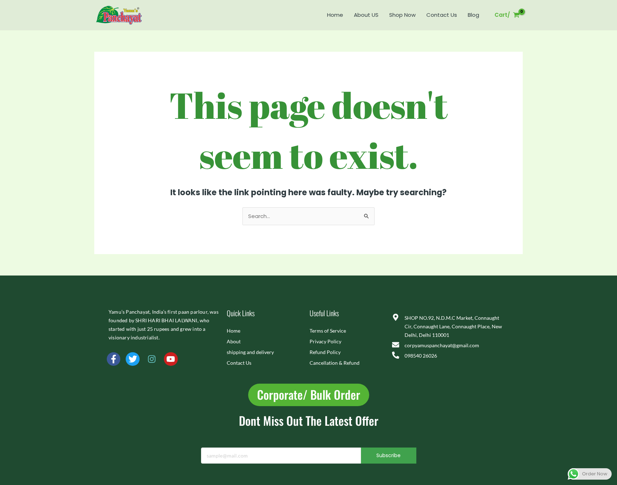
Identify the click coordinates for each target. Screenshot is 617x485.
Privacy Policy (325, 341)
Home (335, 15)
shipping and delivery (250, 352)
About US (366, 15)
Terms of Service (328, 331)
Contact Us (441, 15)
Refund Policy (325, 352)
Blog (473, 15)
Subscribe (388, 455)
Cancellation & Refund (335, 363)
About (234, 341)
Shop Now (402, 15)
